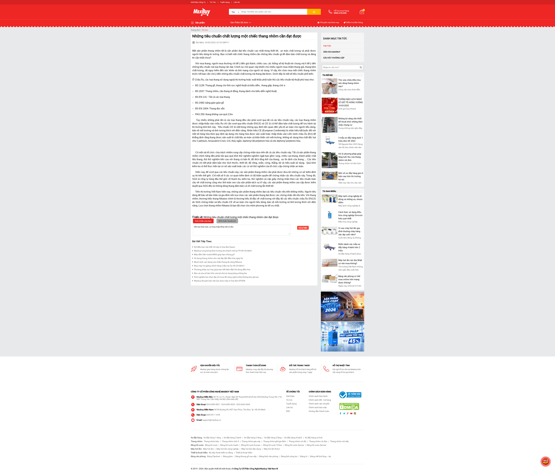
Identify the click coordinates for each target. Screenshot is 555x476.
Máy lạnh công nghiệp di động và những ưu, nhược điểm (350, 199)
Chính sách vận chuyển (319, 403)
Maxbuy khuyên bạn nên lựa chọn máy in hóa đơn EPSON (219, 281)
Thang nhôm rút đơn (318, 441)
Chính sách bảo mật (318, 407)
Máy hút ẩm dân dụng (251, 449)
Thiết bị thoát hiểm (244, 452)
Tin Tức (213, 2)
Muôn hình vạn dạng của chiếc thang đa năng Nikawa (218, 262)
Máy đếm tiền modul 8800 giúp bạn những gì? (214, 254)
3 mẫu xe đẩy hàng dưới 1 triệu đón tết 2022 (350, 139)
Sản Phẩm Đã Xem (239, 22)
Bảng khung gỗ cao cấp (246, 456)
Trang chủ (195, 30)
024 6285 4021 (213, 404)
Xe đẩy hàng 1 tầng (212, 437)
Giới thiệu (290, 396)
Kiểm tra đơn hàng (354, 22)
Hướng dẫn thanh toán (319, 411)
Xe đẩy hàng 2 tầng (252, 437)
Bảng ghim (228, 456)
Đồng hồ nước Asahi (229, 445)
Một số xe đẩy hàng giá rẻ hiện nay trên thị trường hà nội (350, 176)
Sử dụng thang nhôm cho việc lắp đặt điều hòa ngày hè (218, 258)
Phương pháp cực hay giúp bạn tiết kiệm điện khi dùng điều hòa (222, 269)
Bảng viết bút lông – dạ (320, 456)
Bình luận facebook (227, 221)
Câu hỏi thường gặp (333, 58)
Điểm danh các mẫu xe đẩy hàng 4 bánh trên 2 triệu (349, 247)
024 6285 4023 (228, 404)
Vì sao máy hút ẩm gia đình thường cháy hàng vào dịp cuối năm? (349, 231)
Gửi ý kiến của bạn (203, 221)
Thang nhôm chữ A (230, 441)
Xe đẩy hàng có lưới (313, 437)
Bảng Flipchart (213, 456)
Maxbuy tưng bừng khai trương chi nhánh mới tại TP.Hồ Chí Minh (223, 251)
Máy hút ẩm (208, 449)
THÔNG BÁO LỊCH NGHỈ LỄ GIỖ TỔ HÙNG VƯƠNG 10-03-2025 (350, 102)
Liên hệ (237, 2)
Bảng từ (303, 456)
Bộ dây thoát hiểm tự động (221, 452)
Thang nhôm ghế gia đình (274, 441)
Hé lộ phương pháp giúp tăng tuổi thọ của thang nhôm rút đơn (349, 157)
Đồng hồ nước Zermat (316, 445)
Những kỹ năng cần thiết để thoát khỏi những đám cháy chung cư (350, 121)
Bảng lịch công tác (289, 456)
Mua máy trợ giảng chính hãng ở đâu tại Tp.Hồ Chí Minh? (219, 266)
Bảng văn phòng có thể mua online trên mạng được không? (349, 279)
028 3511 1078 (213, 415)
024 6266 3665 (243, 404)
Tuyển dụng (225, 2)
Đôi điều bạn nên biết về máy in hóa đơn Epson (214, 247)
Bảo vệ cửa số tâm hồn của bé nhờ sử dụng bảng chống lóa (220, 273)
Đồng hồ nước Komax (250, 445)
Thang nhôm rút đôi (297, 441)
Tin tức (205, 30)
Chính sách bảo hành (318, 396)
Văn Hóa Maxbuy (331, 52)
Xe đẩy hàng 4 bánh (293, 437)
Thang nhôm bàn (211, 441)
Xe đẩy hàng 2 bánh (232, 437)
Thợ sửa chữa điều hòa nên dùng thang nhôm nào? (349, 83)
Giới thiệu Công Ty (198, 2)
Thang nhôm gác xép (251, 441)
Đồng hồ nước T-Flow (272, 445)
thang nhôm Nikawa (219, 205)
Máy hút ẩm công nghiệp (228, 449)
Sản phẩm (200, 22)
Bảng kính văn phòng (268, 456)
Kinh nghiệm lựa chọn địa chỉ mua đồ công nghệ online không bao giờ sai (226, 277)
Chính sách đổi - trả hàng (320, 400)
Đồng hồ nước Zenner (294, 445)
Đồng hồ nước (211, 445)
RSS (288, 411)
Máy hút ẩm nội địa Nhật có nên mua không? (350, 262)
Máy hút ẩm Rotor (272, 449)
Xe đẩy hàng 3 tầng (273, 437)
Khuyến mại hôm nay (329, 22)
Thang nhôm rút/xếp (339, 441)
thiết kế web (219, 468)
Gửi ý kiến (303, 228)
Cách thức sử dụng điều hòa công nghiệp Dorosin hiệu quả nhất (350, 215)
